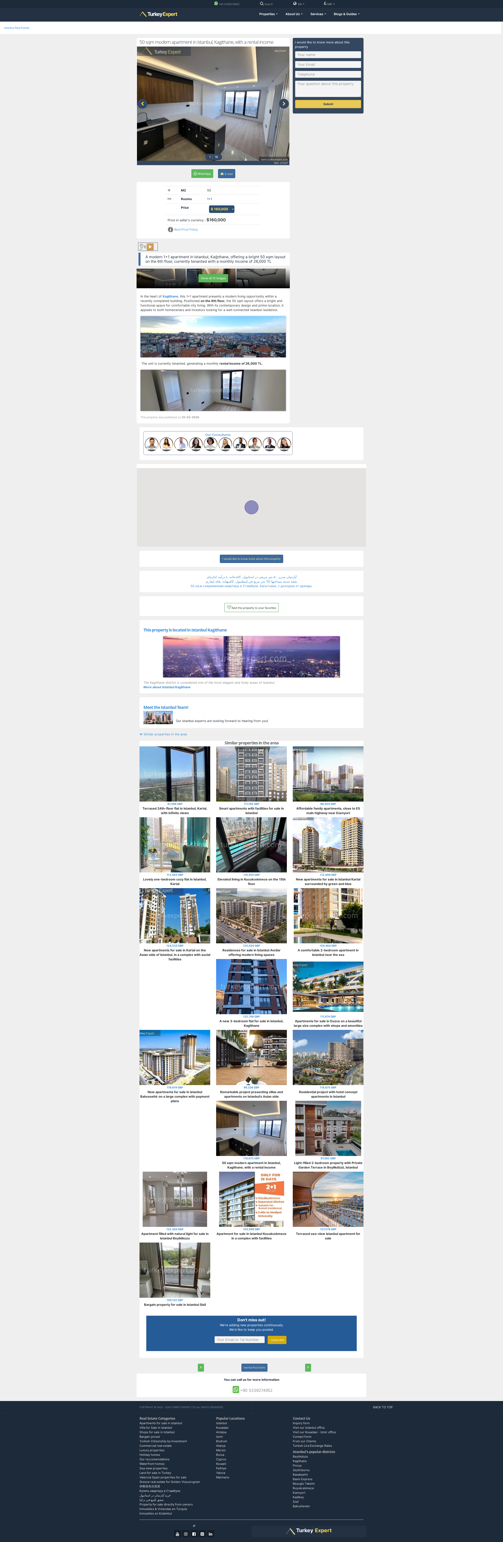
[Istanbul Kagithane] (251, 656)
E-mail (228, 174)
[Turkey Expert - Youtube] (177, 1533)
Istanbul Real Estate (16, 27)
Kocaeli (221, 1464)
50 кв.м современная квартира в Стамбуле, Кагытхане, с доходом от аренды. (251, 586)
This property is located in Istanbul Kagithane (185, 630)
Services (317, 14)
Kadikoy (298, 1497)
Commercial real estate (156, 1446)
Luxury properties (152, 1450)
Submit (328, 104)
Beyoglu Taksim (304, 1483)
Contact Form (302, 1437)
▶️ (150, 246)
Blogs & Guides (346, 14)
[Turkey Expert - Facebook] (194, 1533)
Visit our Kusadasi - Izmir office (314, 1432)
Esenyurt (299, 1492)
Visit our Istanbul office (309, 1427)
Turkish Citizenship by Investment (163, 1441)
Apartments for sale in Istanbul (161, 1423)
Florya (297, 1465)
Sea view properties (154, 1468)
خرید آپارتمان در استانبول (155, 1495)
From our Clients (304, 1441)
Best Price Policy (185, 229)
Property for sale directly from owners (166, 1504)
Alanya (220, 1446)
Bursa (220, 1455)
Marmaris (222, 1477)
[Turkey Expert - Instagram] (185, 1533)
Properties (267, 14)
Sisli (296, 1502)
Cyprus (221, 1459)
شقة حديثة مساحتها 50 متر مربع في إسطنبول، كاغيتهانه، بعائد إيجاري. (252, 581)
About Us (293, 14)
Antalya (221, 1432)
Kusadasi (222, 1427)
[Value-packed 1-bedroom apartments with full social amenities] (201, 1368)
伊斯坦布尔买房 (150, 1486)
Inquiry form (301, 1423)
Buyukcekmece (303, 1488)
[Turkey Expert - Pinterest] (202, 1533)
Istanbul (221, 1423)
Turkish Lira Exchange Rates (312, 1446)
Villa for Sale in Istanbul (156, 1427)
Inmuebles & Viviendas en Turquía (163, 1509)
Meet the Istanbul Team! (165, 707)
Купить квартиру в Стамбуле (160, 1491)
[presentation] (142, 104)
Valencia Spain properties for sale (163, 1477)
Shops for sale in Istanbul (157, 1432)
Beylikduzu (300, 1456)
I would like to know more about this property (251, 558)
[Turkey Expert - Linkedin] (210, 1533)
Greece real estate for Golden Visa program (170, 1482)
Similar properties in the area (165, 734)
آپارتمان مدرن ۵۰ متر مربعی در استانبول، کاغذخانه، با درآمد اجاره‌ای (251, 577)
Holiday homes (150, 1455)
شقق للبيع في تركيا (152, 1500)
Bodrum (221, 1441)
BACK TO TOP (383, 1407)
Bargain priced (150, 1437)
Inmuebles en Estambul (156, 1513)
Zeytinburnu (301, 1470)
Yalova (220, 1473)
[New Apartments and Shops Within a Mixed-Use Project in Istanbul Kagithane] (308, 1368)
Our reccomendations (155, 1459)
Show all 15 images (213, 278)
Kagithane (300, 1461)
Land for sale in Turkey (155, 1473)
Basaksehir (300, 1474)
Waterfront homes (152, 1464)
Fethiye (221, 1468)
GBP (330, 4)
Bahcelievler (301, 1506)
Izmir (219, 1437)
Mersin (221, 1450)
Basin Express (302, 1479)
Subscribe (277, 1340)
